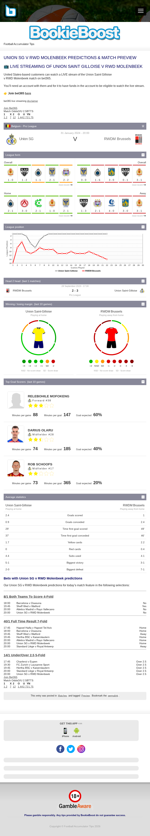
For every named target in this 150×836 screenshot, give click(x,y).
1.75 (30, 117)
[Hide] (143, 154)
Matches (62, 695)
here (28, 93)
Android (76, 736)
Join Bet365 (10, 108)
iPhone (65, 736)
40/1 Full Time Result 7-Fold (25, 621)
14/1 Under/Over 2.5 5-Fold (24, 655)
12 (14, 117)
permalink (113, 695)
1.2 (5, 117)
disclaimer (32, 101)
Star (143, 126)
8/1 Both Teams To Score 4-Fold (28, 596)
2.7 (25, 117)
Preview (85, 695)
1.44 (20, 117)
